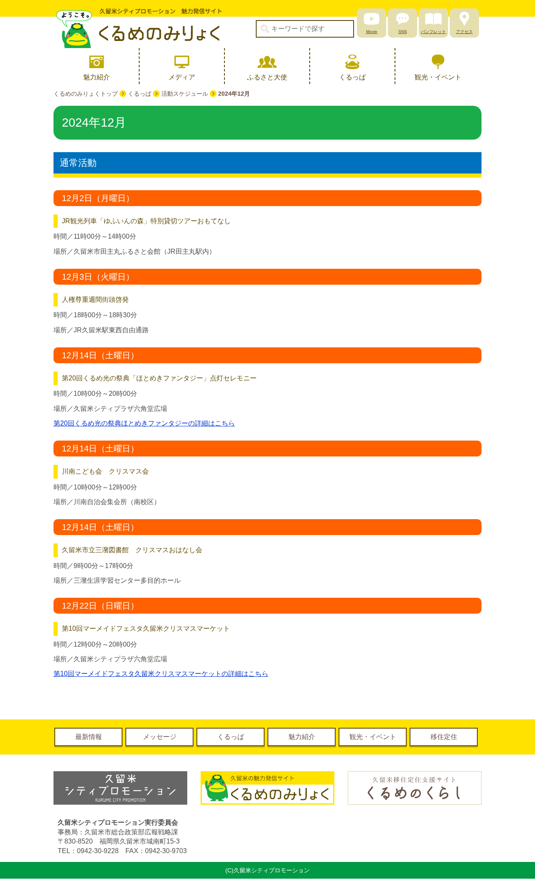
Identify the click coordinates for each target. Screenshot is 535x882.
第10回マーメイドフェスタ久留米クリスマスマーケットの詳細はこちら (161, 673)
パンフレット (433, 31)
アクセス (464, 31)
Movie (371, 31)
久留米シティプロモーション (138, 28)
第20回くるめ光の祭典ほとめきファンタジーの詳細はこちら (144, 423)
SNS (402, 31)
